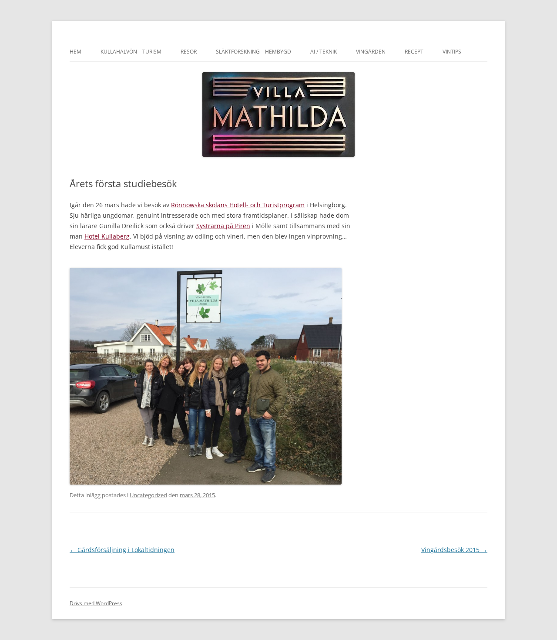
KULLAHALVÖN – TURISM (131, 51)
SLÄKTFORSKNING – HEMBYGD (253, 51)
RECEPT (414, 51)
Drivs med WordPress (96, 603)
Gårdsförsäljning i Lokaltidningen (122, 550)
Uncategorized (148, 495)
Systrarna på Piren (223, 226)
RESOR (189, 51)
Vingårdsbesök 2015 (454, 550)
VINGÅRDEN (371, 51)
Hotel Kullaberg (107, 236)
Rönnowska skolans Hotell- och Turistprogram (238, 205)
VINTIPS (452, 51)
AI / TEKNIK (323, 51)
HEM (75, 51)
